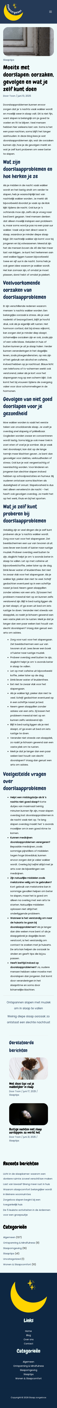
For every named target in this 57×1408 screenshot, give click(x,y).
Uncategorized (12, 1259)
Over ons (29, 1339)
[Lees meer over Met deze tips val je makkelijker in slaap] (28, 1068)
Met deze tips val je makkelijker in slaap (21, 1085)
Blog (28, 1335)
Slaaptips (8, 60)
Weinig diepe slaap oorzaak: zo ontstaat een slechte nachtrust (28, 1017)
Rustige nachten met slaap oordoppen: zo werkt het (25, 1131)
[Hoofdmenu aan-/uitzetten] (50, 11)
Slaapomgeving (12, 1248)
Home (28, 1331)
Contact (28, 1343)
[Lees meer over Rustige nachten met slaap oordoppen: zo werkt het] (28, 1114)
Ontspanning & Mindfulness (19, 1242)
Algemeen (9, 1237)
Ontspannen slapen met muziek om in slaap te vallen (29, 1003)
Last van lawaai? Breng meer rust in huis (26, 1184)
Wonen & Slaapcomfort (17, 1264)
